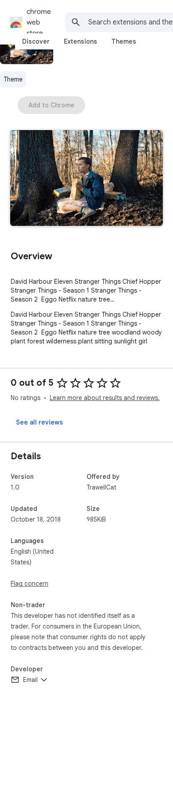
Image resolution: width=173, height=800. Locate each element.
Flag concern (29, 584)
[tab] (36, 41)
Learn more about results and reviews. (105, 398)
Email (30, 680)
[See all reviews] (39, 422)
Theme (13, 79)
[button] (86, 179)
